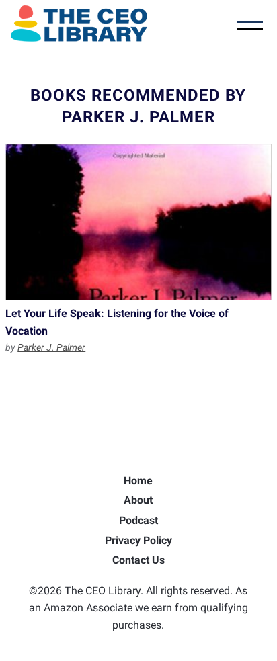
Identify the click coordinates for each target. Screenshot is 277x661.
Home (138, 480)
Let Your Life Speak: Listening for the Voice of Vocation (138, 222)
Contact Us (138, 560)
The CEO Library (79, 23)
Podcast (138, 520)
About (138, 500)
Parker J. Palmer (51, 347)
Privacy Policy (138, 540)
